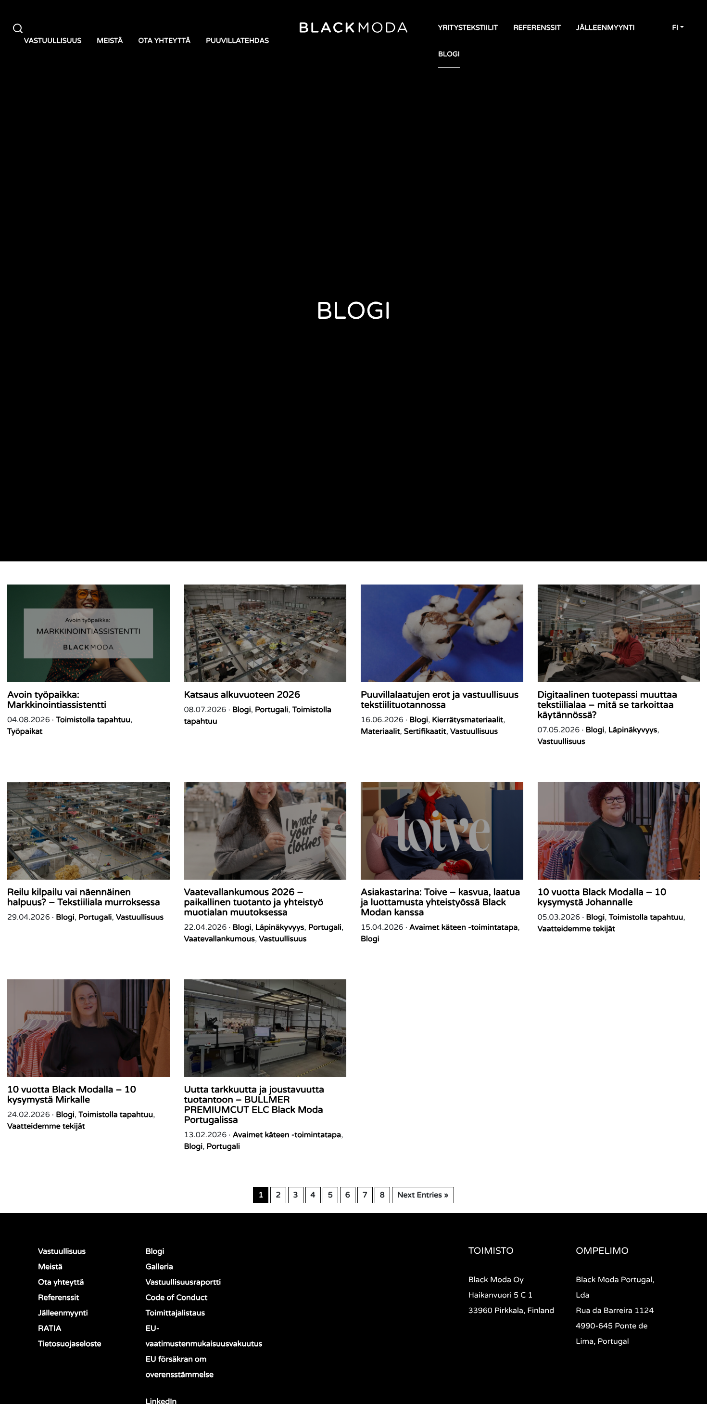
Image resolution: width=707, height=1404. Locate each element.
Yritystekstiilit (468, 28)
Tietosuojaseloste (69, 1344)
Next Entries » (423, 1195)
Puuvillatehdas (237, 41)
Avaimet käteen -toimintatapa (463, 927)
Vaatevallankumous (219, 939)
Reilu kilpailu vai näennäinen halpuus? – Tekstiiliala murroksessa (83, 897)
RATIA (50, 1328)
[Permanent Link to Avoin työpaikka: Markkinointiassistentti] (88, 633)
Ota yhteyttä (164, 41)
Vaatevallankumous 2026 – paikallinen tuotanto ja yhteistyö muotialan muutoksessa (254, 902)
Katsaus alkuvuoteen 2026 (242, 695)
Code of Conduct (177, 1297)
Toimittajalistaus (175, 1313)
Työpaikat (24, 731)
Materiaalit (380, 731)
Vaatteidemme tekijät (577, 929)
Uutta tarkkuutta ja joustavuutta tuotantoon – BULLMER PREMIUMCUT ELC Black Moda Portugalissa (254, 1105)
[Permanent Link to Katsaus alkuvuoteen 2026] (265, 633)
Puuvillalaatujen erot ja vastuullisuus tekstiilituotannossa (439, 700)
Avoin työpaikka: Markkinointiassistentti (56, 700)
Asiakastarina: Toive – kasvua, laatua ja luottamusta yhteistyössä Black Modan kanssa (440, 902)
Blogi (449, 55)
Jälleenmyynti (605, 28)
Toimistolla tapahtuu (93, 720)
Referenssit (537, 28)
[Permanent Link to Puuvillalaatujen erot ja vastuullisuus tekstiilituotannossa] (442, 633)
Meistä (110, 41)
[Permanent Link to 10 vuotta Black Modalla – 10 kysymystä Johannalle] (619, 831)
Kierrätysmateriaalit (467, 720)
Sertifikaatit (425, 731)
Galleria (159, 1267)
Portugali (271, 710)
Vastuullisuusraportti (183, 1282)
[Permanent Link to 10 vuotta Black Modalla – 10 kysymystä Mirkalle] (88, 1028)
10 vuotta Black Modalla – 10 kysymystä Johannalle (602, 897)
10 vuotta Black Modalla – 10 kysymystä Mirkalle (71, 1094)
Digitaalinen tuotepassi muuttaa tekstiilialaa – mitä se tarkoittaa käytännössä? (607, 705)
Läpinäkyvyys (632, 730)
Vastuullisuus (52, 41)
